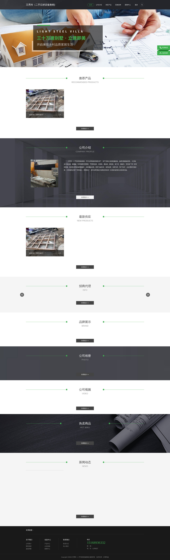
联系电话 (165, 47)
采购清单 (118, 5)
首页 (90, 5)
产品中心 (47, 543)
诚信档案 (28, 549)
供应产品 (108, 5)
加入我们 (66, 546)
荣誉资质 (28, 546)
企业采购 (47, 546)
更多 (136, 5)
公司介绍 (99, 5)
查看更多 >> (85, 128)
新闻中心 (128, 5)
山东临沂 (95, 548)
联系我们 (66, 540)
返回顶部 (165, 53)
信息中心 (48, 540)
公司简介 (28, 543)
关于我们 (29, 540)
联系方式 (66, 543)
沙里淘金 (106, 557)
